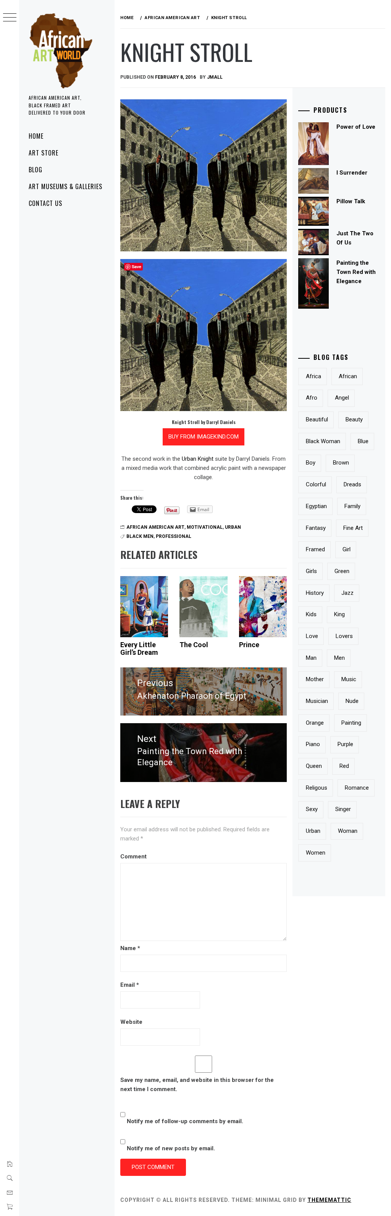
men (339, 657)
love (312, 636)
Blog (35, 169)
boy (310, 462)
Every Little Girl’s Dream (139, 648)
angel (342, 397)
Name (130, 948)
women (315, 852)
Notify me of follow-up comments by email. (185, 1121)
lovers (344, 636)
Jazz (347, 592)
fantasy (316, 528)
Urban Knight (197, 458)
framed (315, 549)
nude (352, 701)
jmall (215, 77)
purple (345, 744)
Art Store (43, 152)
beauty (354, 419)
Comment (133, 856)
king (339, 614)
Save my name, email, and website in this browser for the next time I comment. (197, 1085)
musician (317, 701)
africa (313, 376)
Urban (233, 527)
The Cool (193, 645)
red (344, 766)
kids (311, 614)
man (311, 657)
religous (316, 787)
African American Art (155, 527)
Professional (173, 536)
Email (129, 984)
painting (351, 722)
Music (348, 679)
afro (311, 397)
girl (347, 549)
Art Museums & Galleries (65, 186)
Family (352, 506)
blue (363, 441)
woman (347, 830)
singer (343, 809)
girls (311, 571)
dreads (352, 484)
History (315, 592)
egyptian (316, 506)
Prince (249, 645)
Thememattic (329, 1200)
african (348, 376)
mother (315, 679)
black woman (323, 441)
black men (139, 536)
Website (131, 1021)
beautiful (317, 419)
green (341, 571)
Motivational (205, 527)
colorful (316, 484)
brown (341, 462)
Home (36, 136)
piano (313, 744)
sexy (312, 809)
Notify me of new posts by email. (171, 1148)
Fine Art (353, 528)
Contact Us (45, 203)
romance (357, 787)
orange (315, 722)
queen (314, 766)
